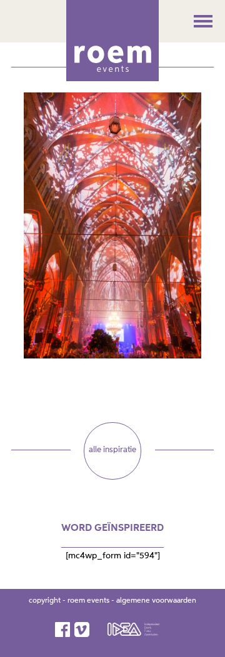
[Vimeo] (82, 629)
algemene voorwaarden (156, 601)
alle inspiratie (112, 450)
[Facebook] (63, 629)
